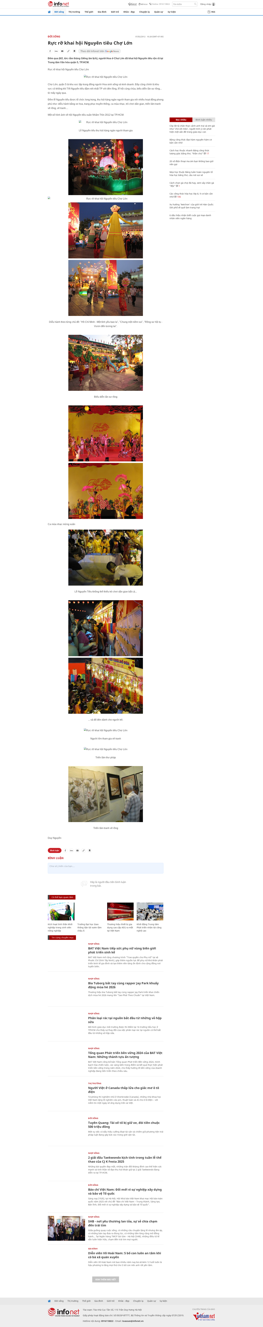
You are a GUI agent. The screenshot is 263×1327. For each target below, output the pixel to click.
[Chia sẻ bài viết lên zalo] (56, 51)
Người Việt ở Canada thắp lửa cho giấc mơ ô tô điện (123, 1090)
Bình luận (54, 850)
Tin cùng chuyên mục (63, 937)
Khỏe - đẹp (129, 11)
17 (207, 153)
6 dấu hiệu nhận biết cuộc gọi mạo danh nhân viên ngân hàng (190, 217)
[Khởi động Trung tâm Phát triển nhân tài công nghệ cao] (150, 911)
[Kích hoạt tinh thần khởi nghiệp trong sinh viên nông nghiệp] (61, 911)
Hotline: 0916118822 (161, 4)
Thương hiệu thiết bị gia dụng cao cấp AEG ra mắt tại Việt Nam (120, 927)
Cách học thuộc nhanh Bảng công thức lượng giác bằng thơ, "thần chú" (189, 152)
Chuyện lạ (144, 11)
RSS (213, 11)
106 (179, 196)
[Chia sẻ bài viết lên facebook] (50, 51)
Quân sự (158, 11)
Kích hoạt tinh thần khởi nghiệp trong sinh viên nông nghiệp (60, 927)
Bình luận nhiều (204, 119)
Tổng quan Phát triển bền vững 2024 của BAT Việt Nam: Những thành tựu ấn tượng (125, 1055)
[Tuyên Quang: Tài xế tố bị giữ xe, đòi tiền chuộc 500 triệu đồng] (66, 1129)
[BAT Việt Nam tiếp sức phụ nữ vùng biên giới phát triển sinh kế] (66, 955)
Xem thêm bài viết (105, 1279)
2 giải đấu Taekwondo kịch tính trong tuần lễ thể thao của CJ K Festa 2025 (124, 1159)
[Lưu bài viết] (74, 51)
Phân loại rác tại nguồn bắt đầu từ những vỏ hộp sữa (125, 1020)
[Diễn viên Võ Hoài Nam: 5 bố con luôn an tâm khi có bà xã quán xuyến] (66, 1260)
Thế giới (89, 11)
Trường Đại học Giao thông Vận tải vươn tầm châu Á (89, 927)
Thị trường (74, 11)
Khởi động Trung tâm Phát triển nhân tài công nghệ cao (149, 927)
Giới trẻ (115, 11)
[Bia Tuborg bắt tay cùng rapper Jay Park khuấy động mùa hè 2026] (66, 990)
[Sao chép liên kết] (68, 51)
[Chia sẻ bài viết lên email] (62, 51)
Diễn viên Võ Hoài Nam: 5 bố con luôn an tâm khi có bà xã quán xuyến (124, 1255)
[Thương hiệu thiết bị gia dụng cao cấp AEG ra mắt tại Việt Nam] (120, 911)
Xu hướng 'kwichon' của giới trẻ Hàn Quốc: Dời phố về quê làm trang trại (192, 206)
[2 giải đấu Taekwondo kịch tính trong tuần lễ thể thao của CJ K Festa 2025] (66, 1164)
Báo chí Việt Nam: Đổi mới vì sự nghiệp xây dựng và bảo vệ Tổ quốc (125, 1191)
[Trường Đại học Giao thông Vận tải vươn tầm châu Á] (90, 911)
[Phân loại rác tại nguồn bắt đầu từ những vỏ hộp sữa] (66, 1025)
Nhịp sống (93, 943)
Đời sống (59, 11)
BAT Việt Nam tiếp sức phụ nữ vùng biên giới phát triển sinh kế (122, 950)
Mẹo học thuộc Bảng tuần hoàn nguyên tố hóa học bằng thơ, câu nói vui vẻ (191, 174)
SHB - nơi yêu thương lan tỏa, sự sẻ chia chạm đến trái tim (122, 1223)
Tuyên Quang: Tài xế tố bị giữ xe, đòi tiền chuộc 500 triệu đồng (124, 1125)
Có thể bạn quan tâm (62, 897)
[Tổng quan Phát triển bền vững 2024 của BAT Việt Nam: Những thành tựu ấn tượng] (66, 1059)
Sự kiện (172, 11)
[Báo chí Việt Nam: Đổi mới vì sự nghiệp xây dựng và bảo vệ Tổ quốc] (66, 1196)
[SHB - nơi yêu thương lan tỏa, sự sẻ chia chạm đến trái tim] (66, 1228)
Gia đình (102, 11)
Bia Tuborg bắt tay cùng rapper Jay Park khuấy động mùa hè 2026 (123, 985)
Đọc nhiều (181, 119)
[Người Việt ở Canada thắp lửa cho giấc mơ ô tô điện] (66, 1094)
